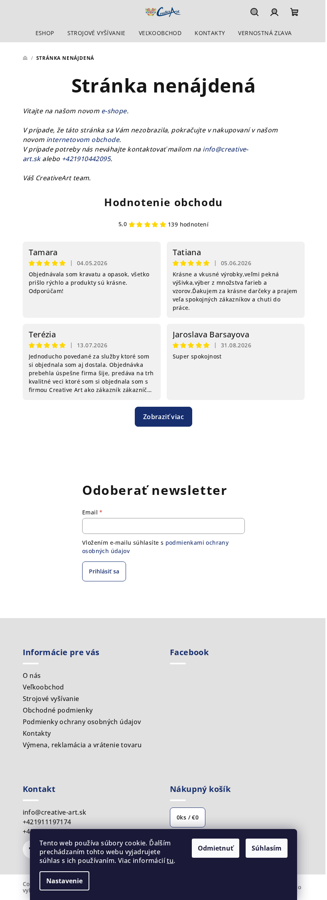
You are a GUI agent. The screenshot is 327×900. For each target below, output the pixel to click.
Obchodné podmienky (58, 710)
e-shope (113, 110)
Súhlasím (267, 848)
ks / (188, 817)
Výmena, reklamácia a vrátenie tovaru (82, 744)
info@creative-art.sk (55, 812)
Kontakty (37, 733)
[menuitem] (45, 33)
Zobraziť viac (163, 416)
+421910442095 (86, 158)
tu (170, 860)
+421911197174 (47, 821)
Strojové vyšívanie (51, 698)
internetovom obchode (82, 139)
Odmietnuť (215, 848)
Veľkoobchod (43, 687)
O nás (32, 675)
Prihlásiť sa (104, 571)
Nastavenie (64, 880)
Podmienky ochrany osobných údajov (82, 721)
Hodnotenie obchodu (163, 202)
